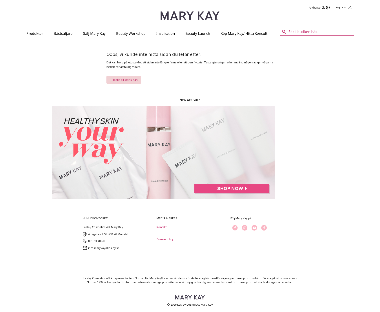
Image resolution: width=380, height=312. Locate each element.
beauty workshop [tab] (131, 33)
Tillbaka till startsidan (124, 80)
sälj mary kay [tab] (94, 33)
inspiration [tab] (165, 33)
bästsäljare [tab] (63, 33)
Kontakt (162, 227)
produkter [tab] (34, 33)
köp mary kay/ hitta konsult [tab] (244, 33)
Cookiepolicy (165, 239)
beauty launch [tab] (197, 33)
